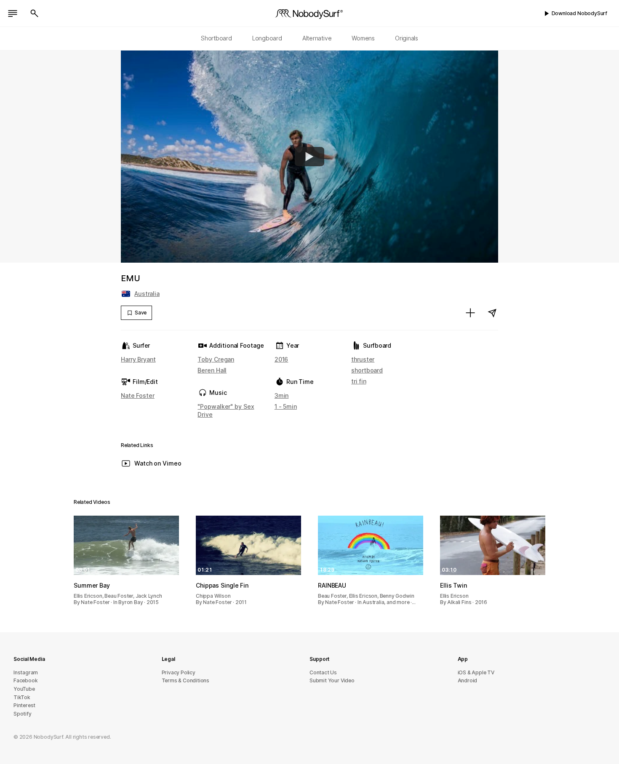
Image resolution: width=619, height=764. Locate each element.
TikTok (21, 697)
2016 (281, 359)
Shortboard (216, 38)
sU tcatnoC (323, 672)
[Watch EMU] (309, 156)
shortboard (367, 370)
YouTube (24, 689)
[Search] (34, 13)
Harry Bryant (138, 359)
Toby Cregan (215, 359)
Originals (406, 38)
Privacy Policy (178, 672)
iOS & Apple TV (476, 672)
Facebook (25, 680)
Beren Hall (212, 370)
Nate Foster (138, 395)
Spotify (22, 714)
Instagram (25, 672)
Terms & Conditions (186, 680)
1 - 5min (286, 406)
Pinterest (24, 705)
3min (282, 395)
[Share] (492, 313)
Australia (147, 293)
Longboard (267, 38)
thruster (362, 359)
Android (468, 680)
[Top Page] (309, 13)
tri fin (358, 381)
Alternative (317, 38)
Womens (363, 38)
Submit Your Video (332, 680)
